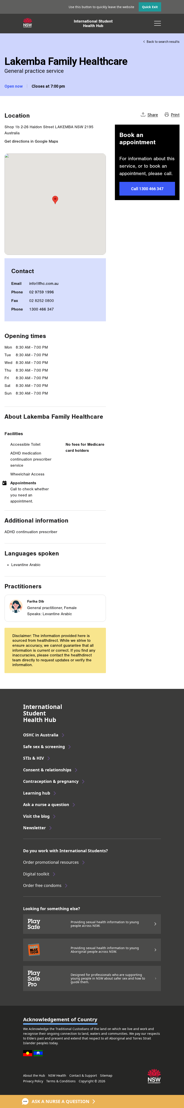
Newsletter (34, 827)
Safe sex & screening (44, 746)
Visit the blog (36, 816)
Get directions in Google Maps (31, 141)
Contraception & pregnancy (51, 781)
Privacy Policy (33, 1081)
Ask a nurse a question (46, 804)
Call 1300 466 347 (147, 188)
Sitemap (106, 1075)
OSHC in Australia (40, 735)
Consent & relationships (47, 770)
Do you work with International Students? (65, 850)
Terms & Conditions (61, 1081)
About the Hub (34, 1075)
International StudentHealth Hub (93, 23)
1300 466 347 (41, 309)
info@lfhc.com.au (44, 283)
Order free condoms (42, 885)
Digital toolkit (36, 874)
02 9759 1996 (41, 292)
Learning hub (36, 793)
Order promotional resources (51, 862)
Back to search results (163, 41)
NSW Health (57, 1075)
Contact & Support (83, 1075)
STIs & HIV (33, 758)
